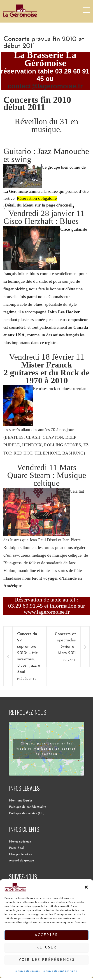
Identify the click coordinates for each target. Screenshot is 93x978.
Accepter (46, 935)
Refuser (46, 947)
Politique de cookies (27, 971)
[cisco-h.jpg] (31, 229)
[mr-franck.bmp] (18, 388)
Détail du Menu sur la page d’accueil (38, 205)
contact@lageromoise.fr (45, 86)
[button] (86, 887)
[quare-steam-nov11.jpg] (36, 491)
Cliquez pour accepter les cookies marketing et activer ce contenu (46, 748)
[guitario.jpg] (22, 167)
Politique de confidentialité (59, 971)
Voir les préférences (47, 960)
